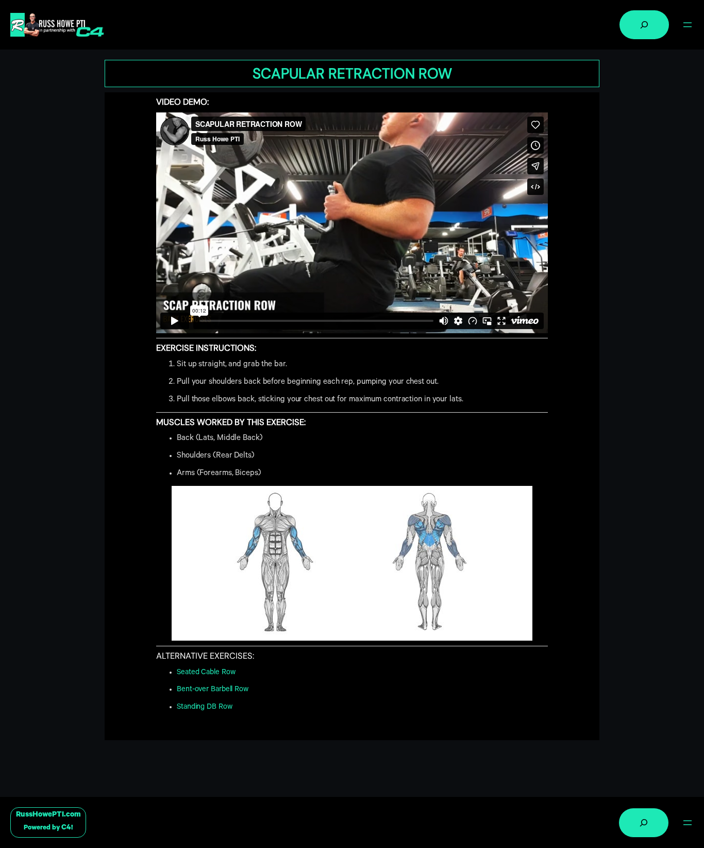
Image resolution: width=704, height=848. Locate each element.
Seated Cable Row (206, 672)
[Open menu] (687, 25)
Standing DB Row (204, 707)
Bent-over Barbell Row (212, 690)
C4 (66, 828)
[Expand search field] (644, 24)
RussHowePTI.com (48, 815)
